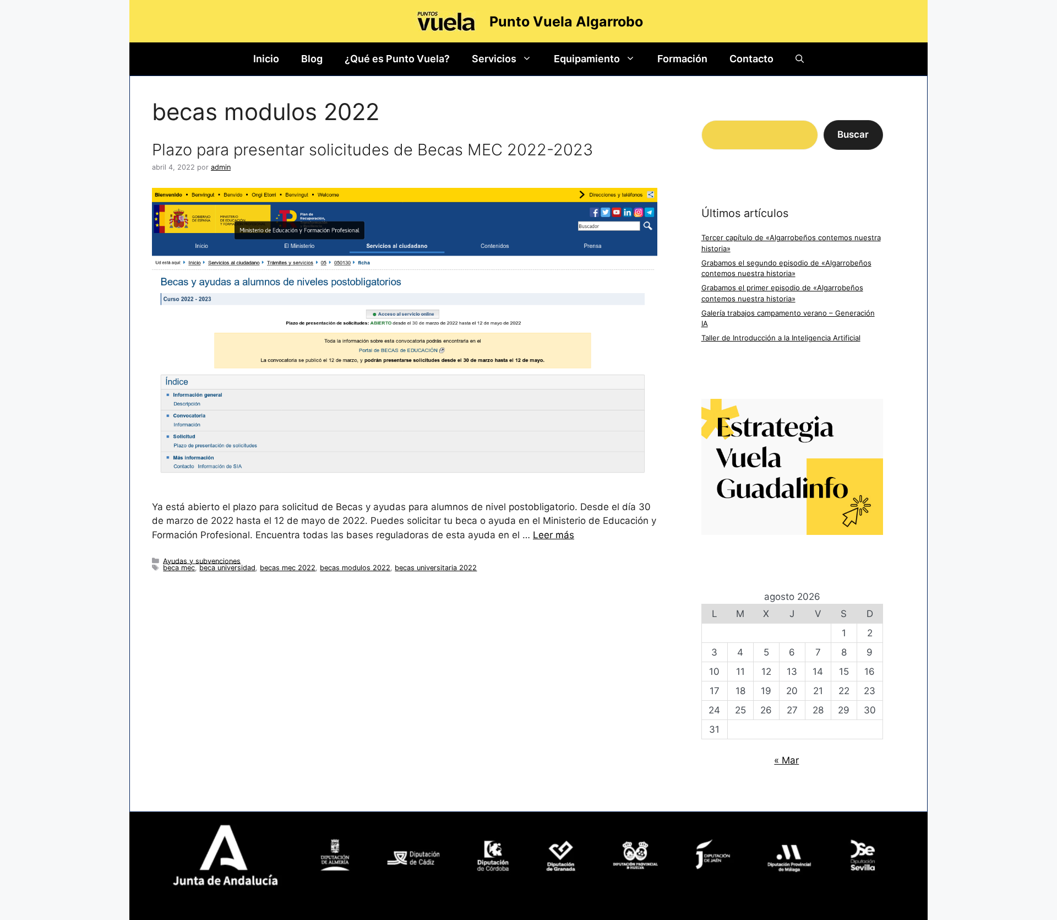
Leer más (553, 534)
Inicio (266, 58)
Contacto (751, 58)
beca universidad (227, 568)
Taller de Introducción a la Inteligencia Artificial (780, 337)
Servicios (494, 58)
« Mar (786, 760)
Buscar (853, 134)
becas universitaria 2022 (436, 568)
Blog (312, 58)
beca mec (179, 568)
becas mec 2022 (287, 568)
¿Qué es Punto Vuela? (397, 58)
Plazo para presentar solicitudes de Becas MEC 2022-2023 (372, 149)
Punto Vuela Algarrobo (566, 21)
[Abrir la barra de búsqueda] (799, 58)
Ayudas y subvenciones (202, 560)
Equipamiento (587, 58)
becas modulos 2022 (355, 568)
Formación (682, 58)
